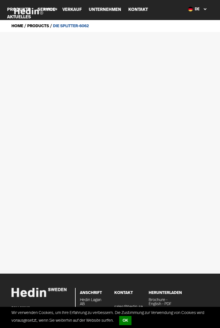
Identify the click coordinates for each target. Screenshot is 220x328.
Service (46, 9)
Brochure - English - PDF (160, 302)
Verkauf (72, 9)
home (17, 26)
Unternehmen (105, 9)
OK (125, 321)
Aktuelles (19, 17)
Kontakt (138, 9)
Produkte (18, 9)
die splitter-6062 (70, 26)
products (37, 26)
